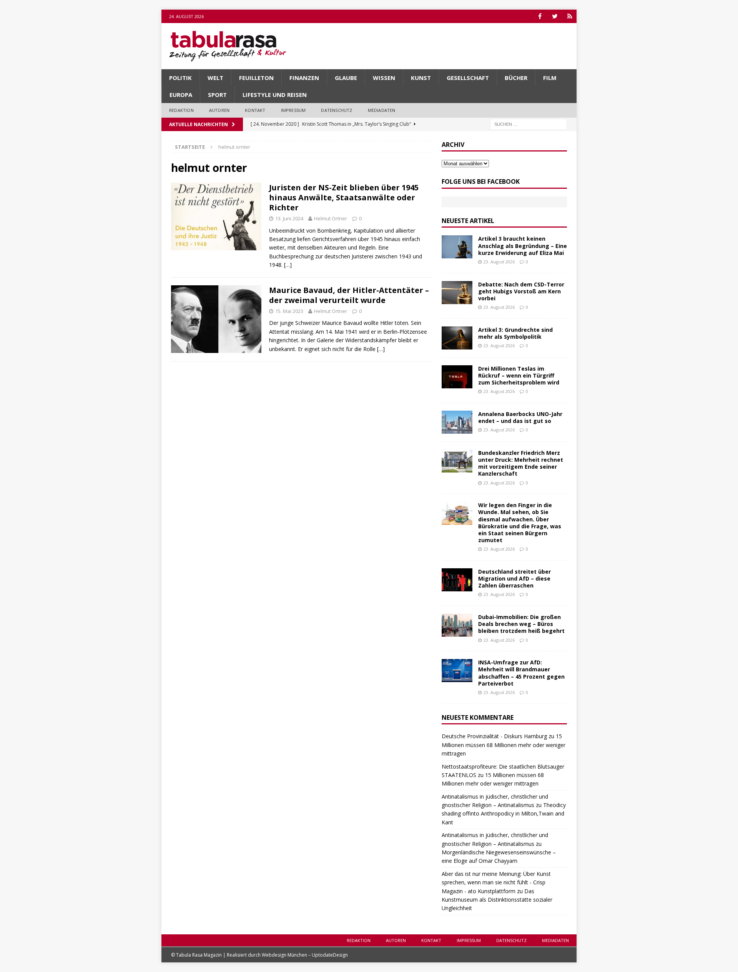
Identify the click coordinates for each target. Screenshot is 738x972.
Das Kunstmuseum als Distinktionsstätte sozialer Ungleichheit (497, 899)
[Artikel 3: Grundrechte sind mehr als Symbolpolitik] (457, 338)
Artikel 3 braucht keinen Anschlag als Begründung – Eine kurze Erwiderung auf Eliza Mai (522, 245)
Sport (217, 94)
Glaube (346, 78)
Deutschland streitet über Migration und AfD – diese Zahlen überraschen (514, 578)
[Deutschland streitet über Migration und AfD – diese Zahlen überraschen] (457, 579)
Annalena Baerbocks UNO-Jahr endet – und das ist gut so (520, 417)
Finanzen (304, 78)
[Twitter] (555, 16)
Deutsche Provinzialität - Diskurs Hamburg (494, 736)
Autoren (219, 110)
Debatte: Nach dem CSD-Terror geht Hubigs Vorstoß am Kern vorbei (521, 291)
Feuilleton (256, 78)
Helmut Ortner (330, 218)
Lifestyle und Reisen (275, 94)
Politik (180, 78)
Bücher (516, 78)
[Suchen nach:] (528, 123)
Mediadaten (382, 110)
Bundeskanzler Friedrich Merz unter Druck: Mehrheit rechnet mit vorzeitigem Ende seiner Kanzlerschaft (520, 463)
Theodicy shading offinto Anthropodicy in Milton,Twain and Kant (504, 813)
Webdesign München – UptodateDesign (305, 955)
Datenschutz (336, 110)
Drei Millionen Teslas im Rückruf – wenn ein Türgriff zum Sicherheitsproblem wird (518, 375)
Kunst (421, 78)
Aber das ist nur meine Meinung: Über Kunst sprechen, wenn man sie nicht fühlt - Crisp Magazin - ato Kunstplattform (496, 882)
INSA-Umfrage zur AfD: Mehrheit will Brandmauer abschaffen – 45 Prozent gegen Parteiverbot (521, 673)
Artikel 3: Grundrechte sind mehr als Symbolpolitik (515, 333)
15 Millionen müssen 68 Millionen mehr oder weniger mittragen (503, 744)
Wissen (384, 78)
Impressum (293, 110)
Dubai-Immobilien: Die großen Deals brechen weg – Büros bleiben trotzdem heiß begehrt (521, 623)
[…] (288, 264)
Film (550, 78)
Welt (215, 78)
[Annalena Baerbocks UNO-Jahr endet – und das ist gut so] (457, 422)
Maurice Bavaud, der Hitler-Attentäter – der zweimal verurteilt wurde (349, 295)
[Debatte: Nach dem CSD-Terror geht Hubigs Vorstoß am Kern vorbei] (457, 292)
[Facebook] (540, 16)
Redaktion (181, 110)
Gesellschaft (468, 78)
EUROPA (181, 94)
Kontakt (255, 110)
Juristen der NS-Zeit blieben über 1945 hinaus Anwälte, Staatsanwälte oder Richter (344, 197)
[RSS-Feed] (570, 16)
